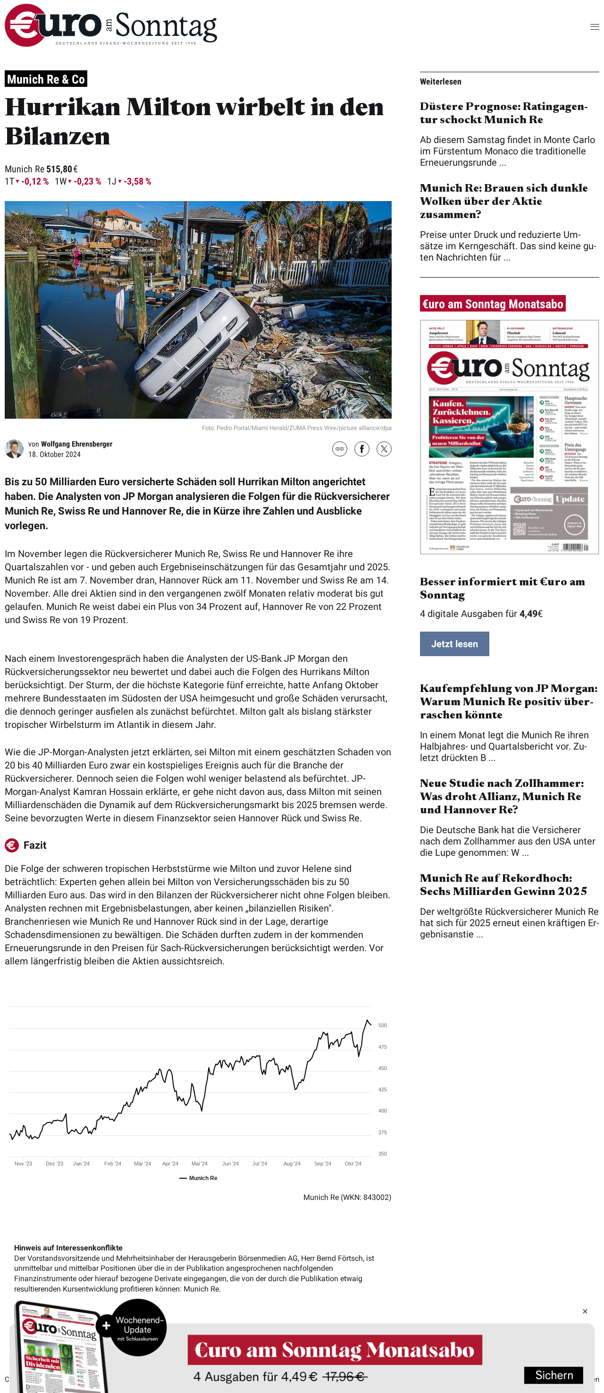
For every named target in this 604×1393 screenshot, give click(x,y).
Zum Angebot (302, 1345)
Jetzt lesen (454, 644)
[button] (580, 27)
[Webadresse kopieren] (339, 449)
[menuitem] (111, 43)
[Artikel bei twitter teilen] (384, 449)
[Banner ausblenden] (585, 1311)
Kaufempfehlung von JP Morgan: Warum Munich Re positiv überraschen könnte (508, 702)
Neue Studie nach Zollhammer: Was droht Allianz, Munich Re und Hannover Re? (502, 797)
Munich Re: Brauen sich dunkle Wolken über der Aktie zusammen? (504, 202)
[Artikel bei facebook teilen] (361, 449)
